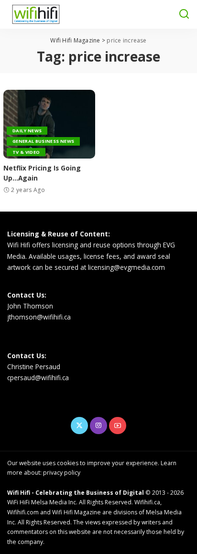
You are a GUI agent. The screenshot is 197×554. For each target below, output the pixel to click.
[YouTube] (117, 425)
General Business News (43, 141)
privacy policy (61, 473)
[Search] (184, 14)
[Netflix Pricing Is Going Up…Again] (49, 124)
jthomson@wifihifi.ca (39, 316)
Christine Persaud (33, 366)
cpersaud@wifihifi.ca (38, 377)
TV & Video (26, 152)
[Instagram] (98, 425)
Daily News (27, 131)
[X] (79, 425)
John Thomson (30, 305)
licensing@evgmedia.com (126, 267)
